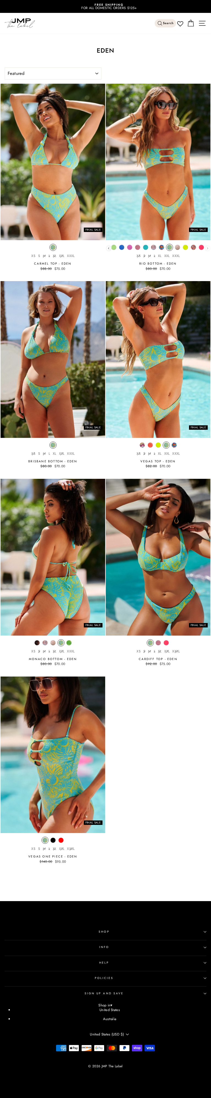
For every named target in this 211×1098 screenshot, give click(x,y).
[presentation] (109, 248)
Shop (104, 932)
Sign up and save (104, 993)
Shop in (105, 1005)
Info (104, 947)
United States (109, 1009)
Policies (104, 978)
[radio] (53, 249)
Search (168, 23)
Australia (109, 1018)
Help (104, 963)
